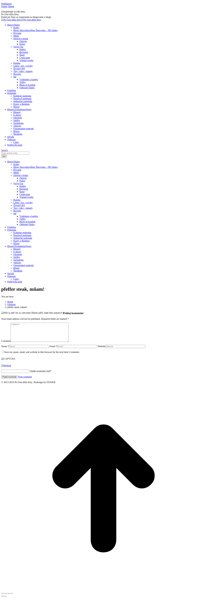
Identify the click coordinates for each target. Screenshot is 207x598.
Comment (6, 341)
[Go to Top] (103, 590)
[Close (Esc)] (2, 593)
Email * (53, 346)
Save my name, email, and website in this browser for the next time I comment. (42, 352)
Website (101, 346)
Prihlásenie (6, 3)
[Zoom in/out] (11, 593)
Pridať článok (7, 6)
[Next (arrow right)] (5, 596)
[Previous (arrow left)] (2, 596)
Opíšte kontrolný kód (40, 371)
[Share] (5, 593)
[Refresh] (6, 365)
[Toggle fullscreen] (8, 593)
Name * (5, 346)
